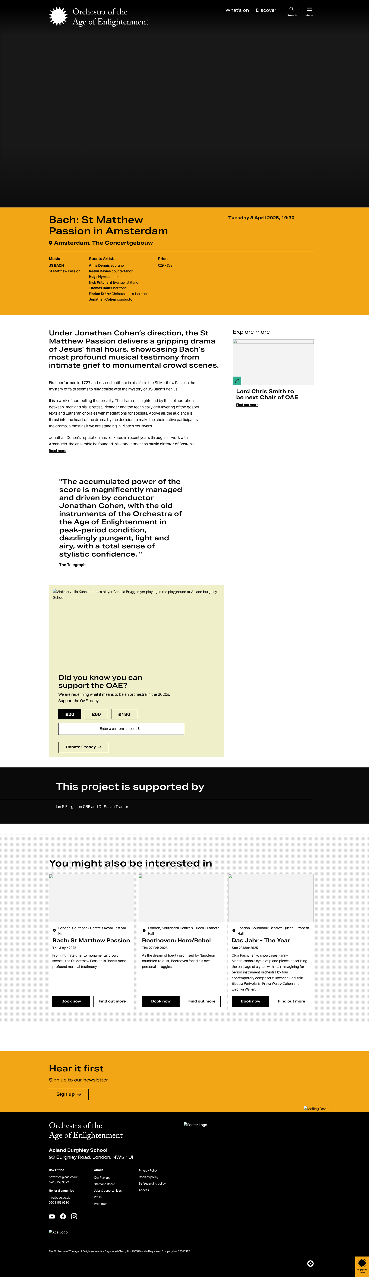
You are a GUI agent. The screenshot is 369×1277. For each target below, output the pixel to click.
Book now (71, 1001)
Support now (362, 1271)
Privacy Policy (148, 1170)
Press (98, 1197)
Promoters (101, 1204)
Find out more (247, 405)
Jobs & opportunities (108, 1190)
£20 (69, 714)
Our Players (102, 1177)
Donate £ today (81, 747)
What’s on (237, 10)
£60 (96, 714)
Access (144, 1190)
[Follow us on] (52, 1216)
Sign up (65, 1094)
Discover (266, 10)
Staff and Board (104, 1184)
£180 (124, 714)
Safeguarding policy (152, 1183)
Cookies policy (148, 1177)
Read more (57, 451)
